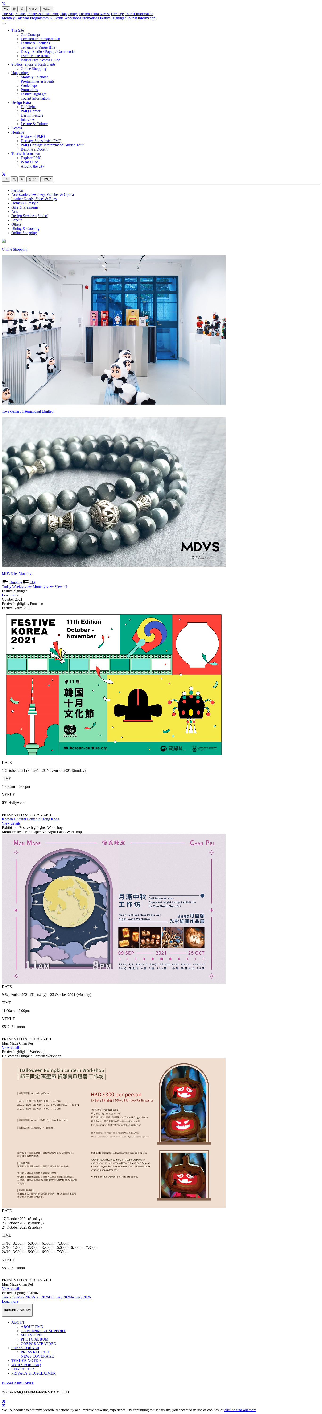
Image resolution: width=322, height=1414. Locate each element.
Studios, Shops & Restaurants (37, 14)
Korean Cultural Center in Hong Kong (30, 819)
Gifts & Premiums (24, 207)
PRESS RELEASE (35, 1352)
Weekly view (22, 587)
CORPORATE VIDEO (38, 1344)
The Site (8, 14)
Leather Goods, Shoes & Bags (34, 199)
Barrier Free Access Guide (40, 60)
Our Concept (30, 35)
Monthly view (43, 587)
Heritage (117, 14)
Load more (10, 595)
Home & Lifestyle (24, 203)
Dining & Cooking (25, 229)
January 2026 (81, 1297)
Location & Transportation (40, 39)
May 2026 (25, 1297)
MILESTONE (31, 1335)
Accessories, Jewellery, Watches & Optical (43, 195)
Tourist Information (139, 14)
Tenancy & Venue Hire (38, 47)
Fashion (17, 190)
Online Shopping (33, 69)
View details (11, 823)
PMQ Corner (30, 111)
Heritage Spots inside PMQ (41, 141)
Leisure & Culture (34, 124)
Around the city (32, 166)
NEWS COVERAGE (37, 1356)
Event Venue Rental (35, 56)
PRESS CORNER (25, 1348)
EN (6, 9)
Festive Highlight (113, 18)
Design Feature (32, 115)
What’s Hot (29, 162)
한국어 (32, 9)
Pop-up (16, 220)
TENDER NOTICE (26, 1361)
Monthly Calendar (15, 18)
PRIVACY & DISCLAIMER (33, 1373)
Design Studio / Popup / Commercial (48, 52)
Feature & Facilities (35, 43)
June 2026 (9, 1297)
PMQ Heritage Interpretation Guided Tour (52, 145)
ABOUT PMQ (32, 1327)
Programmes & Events (46, 18)
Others (16, 224)
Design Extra (89, 14)
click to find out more (240, 1410)
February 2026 (60, 1297)
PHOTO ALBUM (34, 1339)
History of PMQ (33, 136)
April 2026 (41, 1297)
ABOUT (18, 1322)
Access (104, 14)
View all (61, 587)
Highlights (28, 107)
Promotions (90, 18)
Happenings (69, 14)
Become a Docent (34, 149)
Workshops (72, 18)
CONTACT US (23, 1369)
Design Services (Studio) (29, 216)
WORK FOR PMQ (26, 1365)
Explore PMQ (31, 158)
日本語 (46, 9)
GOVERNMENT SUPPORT (43, 1331)
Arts (14, 212)
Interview (28, 119)
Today (6, 587)
